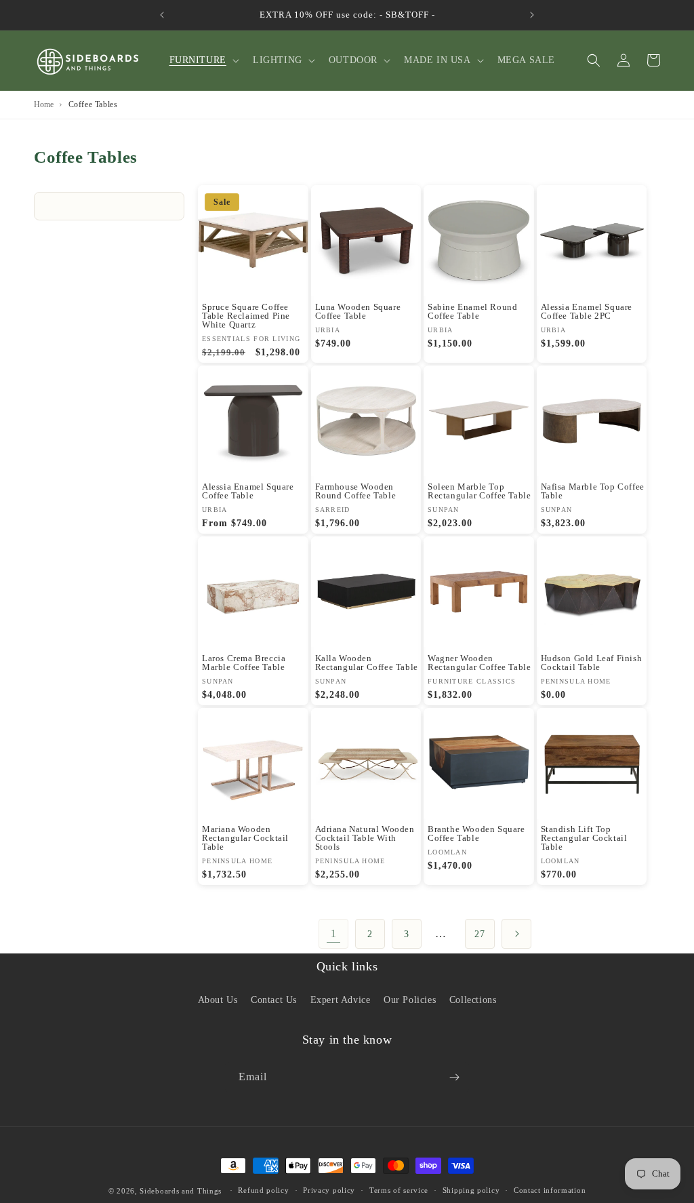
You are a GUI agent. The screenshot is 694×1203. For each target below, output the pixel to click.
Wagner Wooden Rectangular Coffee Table (479, 662)
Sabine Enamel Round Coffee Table (472, 311)
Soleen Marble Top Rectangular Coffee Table (479, 491)
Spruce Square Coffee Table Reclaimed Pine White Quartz (246, 315)
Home (44, 104)
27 (479, 934)
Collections (473, 1000)
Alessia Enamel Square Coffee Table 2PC (587, 311)
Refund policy (263, 1190)
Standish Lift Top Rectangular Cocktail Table (584, 838)
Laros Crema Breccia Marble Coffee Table (243, 662)
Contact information (550, 1190)
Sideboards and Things (181, 1191)
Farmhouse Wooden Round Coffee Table (355, 491)
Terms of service (398, 1190)
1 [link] (334, 933)
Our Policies (410, 1000)
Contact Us (274, 1000)
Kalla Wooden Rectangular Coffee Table (366, 662)
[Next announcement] (532, 15)
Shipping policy (471, 1190)
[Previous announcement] (162, 15)
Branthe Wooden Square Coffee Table (476, 833)
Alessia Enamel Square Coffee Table (248, 491)
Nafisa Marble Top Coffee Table (593, 491)
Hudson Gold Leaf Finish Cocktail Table (591, 662)
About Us (218, 1000)
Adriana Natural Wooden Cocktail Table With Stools (365, 838)
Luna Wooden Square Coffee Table (358, 311)
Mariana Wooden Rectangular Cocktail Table (245, 838)
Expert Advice (340, 1000)
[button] (203, 60)
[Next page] (516, 934)
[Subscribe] (454, 1077)
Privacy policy (329, 1190)
